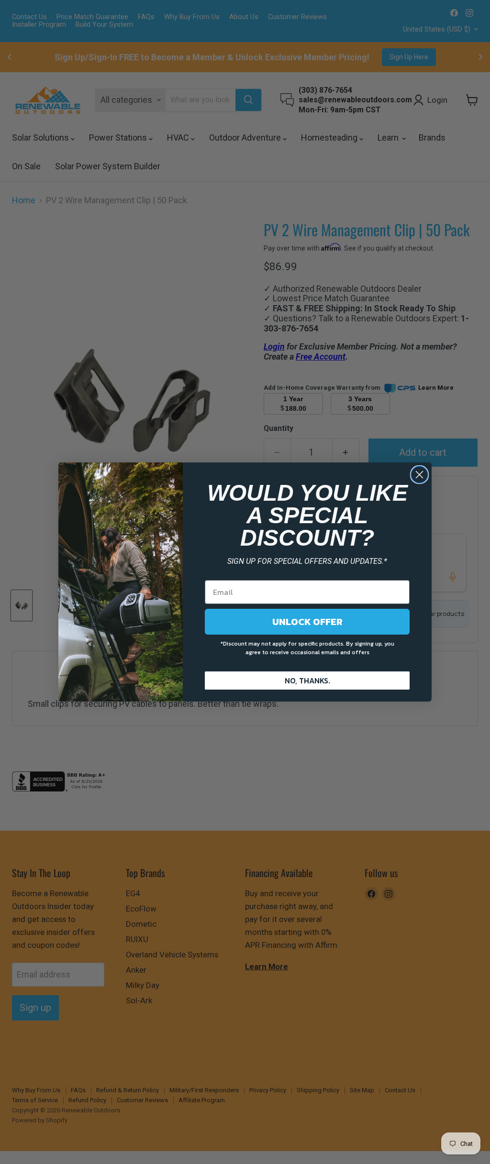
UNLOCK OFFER (307, 622)
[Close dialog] (419, 474)
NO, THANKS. (307, 680)
